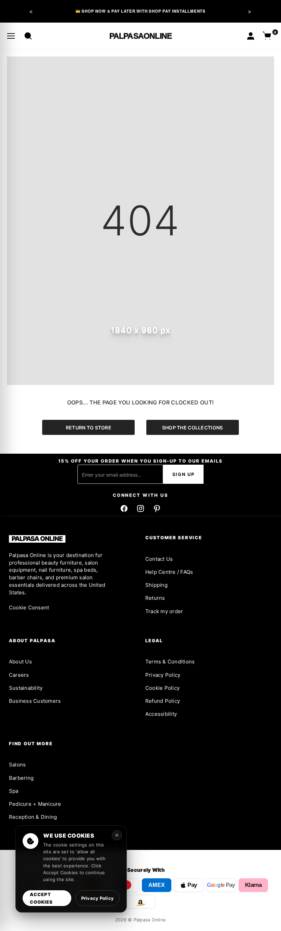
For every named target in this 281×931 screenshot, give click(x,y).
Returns (155, 598)
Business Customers (35, 701)
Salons (17, 764)
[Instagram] (140, 508)
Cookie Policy (162, 688)
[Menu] (11, 36)
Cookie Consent (29, 607)
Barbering (21, 778)
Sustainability (25, 688)
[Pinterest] (157, 508)
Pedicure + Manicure (35, 804)
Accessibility (161, 714)
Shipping (156, 585)
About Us (20, 661)
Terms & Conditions (170, 661)
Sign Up (183, 474)
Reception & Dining (33, 817)
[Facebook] (124, 508)
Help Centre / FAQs (169, 572)
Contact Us (159, 559)
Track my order (164, 611)
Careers (19, 675)
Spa (14, 791)
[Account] (250, 36)
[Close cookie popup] (117, 835)
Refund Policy (162, 701)
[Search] (28, 36)
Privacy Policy (162, 675)
